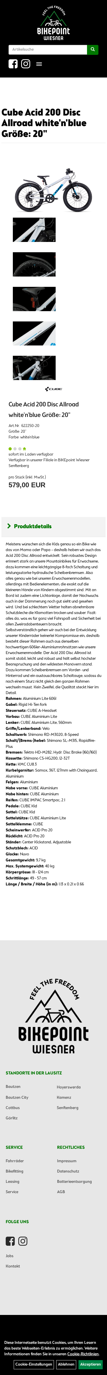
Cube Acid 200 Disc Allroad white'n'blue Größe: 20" (43, 123)
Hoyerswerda (69, 1087)
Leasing (12, 1182)
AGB (61, 1192)
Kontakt (13, 1266)
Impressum (66, 1161)
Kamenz (64, 1097)
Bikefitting (14, 1171)
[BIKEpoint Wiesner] (53, 23)
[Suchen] (92, 50)
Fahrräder (15, 1161)
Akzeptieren (90, 1364)
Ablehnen (66, 1364)
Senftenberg (67, 1108)
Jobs (9, 1256)
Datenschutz (68, 1171)
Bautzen (13, 1087)
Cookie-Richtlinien (83, 1354)
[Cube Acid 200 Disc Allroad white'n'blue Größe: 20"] (53, 185)
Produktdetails (33, 526)
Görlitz (12, 1118)
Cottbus (13, 1108)
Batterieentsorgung (74, 1182)
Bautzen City (17, 1097)
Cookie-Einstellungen (33, 1364)
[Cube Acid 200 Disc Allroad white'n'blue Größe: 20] (34, 230)
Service (12, 1192)
